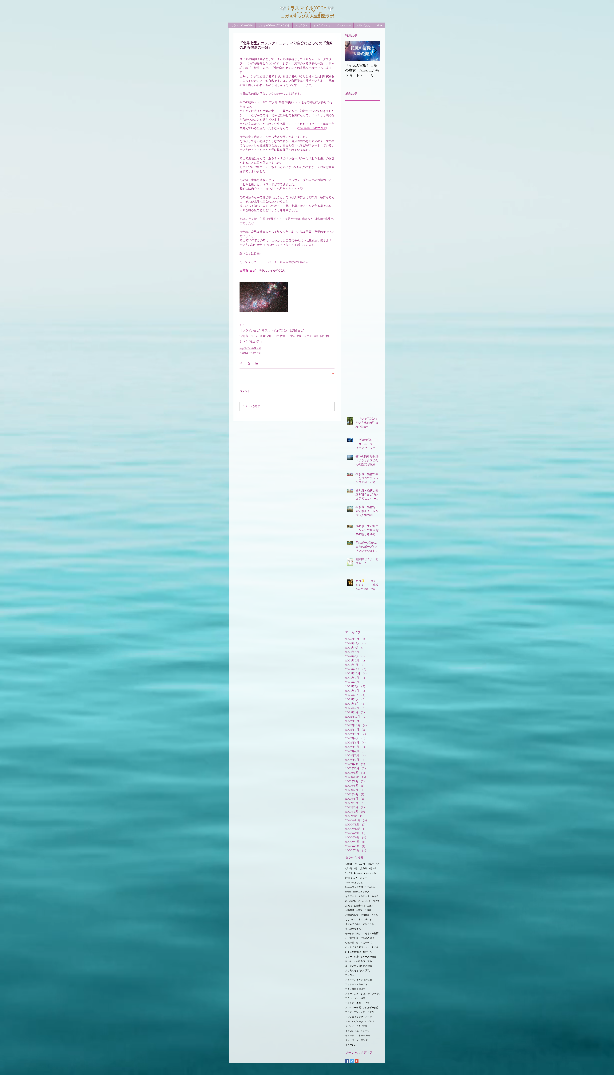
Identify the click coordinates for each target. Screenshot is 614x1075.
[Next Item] (375, 50)
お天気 (348, 905)
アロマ (348, 1012)
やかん (348, 961)
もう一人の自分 (368, 956)
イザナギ (369, 1021)
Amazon (358, 873)
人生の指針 (311, 336)
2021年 (362, 864)
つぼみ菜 (349, 943)
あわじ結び (350, 901)
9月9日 (348, 873)
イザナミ (349, 1026)
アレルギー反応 (370, 1007)
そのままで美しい (354, 933)
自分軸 (324, 336)
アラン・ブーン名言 (355, 998)
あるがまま (350, 896)
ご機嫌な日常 (352, 915)
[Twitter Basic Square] (352, 1061)
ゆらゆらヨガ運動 (363, 961)
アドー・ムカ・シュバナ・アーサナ (362, 994)
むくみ (375, 947)
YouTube (371, 887)
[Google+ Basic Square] (356, 1061)
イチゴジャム (352, 1031)
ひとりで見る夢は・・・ (357, 947)
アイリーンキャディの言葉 (358, 980)
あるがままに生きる (368, 896)
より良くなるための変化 (357, 970)
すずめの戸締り (353, 924)
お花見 (359, 910)
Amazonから (370, 873)
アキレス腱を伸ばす (355, 989)
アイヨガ (349, 975)
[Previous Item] (350, 50)
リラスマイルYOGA (274, 330)
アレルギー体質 (353, 1007)
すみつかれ (368, 924)
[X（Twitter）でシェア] (248, 363)
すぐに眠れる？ (366, 919)
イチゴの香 (361, 1026)
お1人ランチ (364, 901)
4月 (377, 864)
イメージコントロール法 (357, 1035)
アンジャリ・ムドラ (364, 1012)
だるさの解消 (367, 938)
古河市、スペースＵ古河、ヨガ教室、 (264, 336)
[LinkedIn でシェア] (256, 363)
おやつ (376, 901)
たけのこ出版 (352, 938)
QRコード (364, 878)
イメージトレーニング (356, 1040)
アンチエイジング (354, 1017)
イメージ (365, 1031)
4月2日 (348, 868)
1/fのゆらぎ (351, 864)
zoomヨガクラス (361, 892)
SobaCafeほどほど (354, 882)
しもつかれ (350, 919)
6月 (355, 868)
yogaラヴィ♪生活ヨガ (250, 348)
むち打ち (367, 952)
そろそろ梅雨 (371, 933)
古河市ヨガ (296, 330)
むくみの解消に (353, 952)
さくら (374, 915)
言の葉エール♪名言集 (250, 353)
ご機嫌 (368, 910)
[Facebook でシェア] (241, 363)
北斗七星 (296, 336)
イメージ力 (350, 1045)
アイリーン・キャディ (356, 984)
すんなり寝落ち (353, 929)
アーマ (368, 1017)
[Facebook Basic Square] (347, 1061)
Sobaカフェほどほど (355, 887)
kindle (348, 892)
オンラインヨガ (250, 330)
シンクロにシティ (251, 341)
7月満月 (363, 868)
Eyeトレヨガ (351, 878)
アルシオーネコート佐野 (357, 1003)
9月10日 (373, 868)
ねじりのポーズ (364, 943)
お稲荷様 (349, 910)
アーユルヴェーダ (354, 1021)
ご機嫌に (365, 915)
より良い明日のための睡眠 (358, 966)
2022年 (370, 864)
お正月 (370, 905)
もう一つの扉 (352, 956)
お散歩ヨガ (359, 905)
